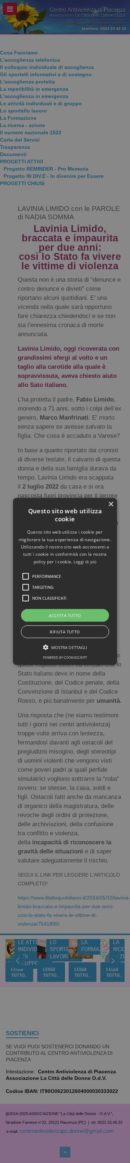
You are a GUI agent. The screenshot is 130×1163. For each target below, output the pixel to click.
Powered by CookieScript (65, 657)
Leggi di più (85, 561)
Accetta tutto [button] (65, 615)
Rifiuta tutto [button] (65, 631)
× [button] (110, 504)
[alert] (65, 581)
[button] (65, 581)
